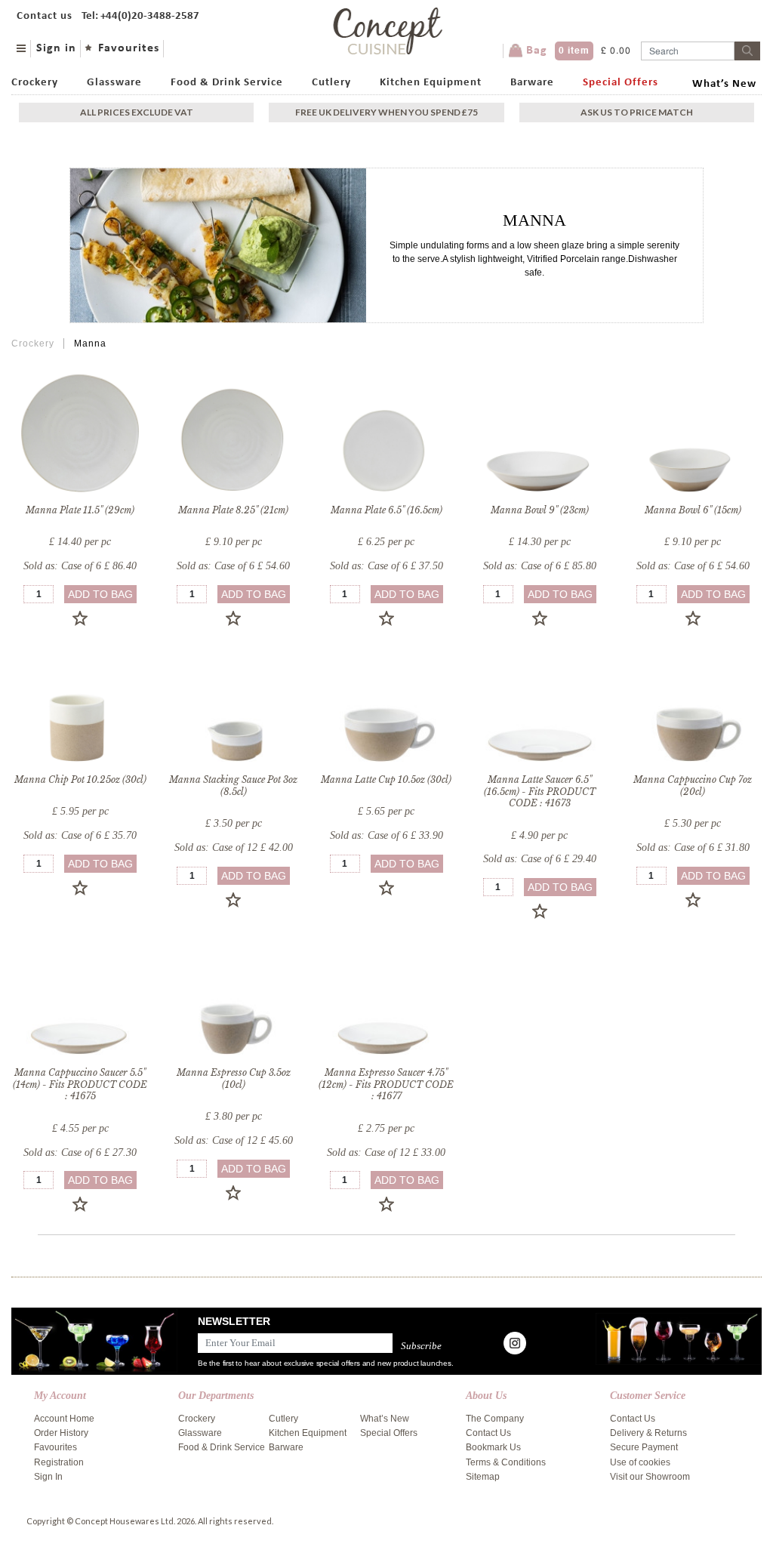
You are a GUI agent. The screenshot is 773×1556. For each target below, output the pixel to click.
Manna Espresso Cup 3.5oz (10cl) (234, 1078)
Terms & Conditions (506, 1462)
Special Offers (620, 82)
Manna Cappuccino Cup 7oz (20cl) (692, 785)
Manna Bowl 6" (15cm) (693, 510)
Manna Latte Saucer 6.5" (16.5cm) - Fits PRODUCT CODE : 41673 (540, 791)
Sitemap (483, 1476)
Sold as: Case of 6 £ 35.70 (80, 835)
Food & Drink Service (227, 82)
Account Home (64, 1418)
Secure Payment (644, 1447)
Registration (59, 1462)
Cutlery (331, 82)
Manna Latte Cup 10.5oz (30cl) (386, 779)
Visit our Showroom (650, 1476)
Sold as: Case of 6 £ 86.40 (80, 566)
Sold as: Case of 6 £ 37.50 (386, 566)
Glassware (114, 82)
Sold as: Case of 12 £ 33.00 (386, 1152)
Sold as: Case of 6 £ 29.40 (539, 858)
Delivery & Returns (648, 1433)
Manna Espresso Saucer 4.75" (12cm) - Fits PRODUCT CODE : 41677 (386, 1084)
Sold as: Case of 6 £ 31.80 (693, 847)
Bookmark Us (493, 1447)
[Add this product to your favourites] (80, 618)
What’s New (724, 84)
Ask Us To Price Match (637, 112)
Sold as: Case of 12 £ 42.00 (233, 847)
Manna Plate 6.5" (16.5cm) (386, 510)
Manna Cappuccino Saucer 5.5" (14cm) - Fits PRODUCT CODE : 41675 (80, 1084)
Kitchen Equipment (431, 82)
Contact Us (488, 1433)
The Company (495, 1418)
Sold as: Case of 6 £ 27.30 (80, 1152)
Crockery (34, 82)
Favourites (128, 48)
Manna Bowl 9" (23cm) (540, 510)
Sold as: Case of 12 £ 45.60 (233, 1140)
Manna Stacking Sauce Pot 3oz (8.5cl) (233, 785)
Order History (61, 1433)
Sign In (48, 1476)
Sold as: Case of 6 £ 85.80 (539, 566)
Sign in (56, 48)
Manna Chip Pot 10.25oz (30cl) (80, 779)
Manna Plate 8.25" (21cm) (233, 510)
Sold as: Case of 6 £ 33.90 (386, 835)
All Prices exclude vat (136, 112)
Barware (532, 82)
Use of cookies (640, 1462)
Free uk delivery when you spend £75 (386, 112)
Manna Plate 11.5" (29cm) (80, 510)
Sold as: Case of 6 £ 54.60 (233, 566)
